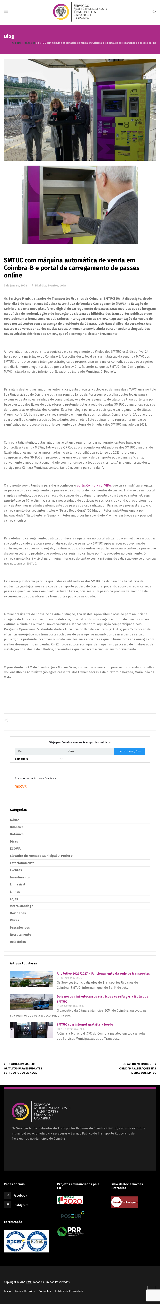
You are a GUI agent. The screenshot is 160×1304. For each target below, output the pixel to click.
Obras (14, 920)
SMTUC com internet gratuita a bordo (85, 1024)
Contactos (45, 1291)
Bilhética (40, 285)
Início (7, 1291)
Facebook (20, 1195)
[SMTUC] (80, 12)
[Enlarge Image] (80, 110)
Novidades (18, 913)
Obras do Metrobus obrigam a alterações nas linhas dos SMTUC (137, 1068)
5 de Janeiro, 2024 (15, 285)
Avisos (14, 820)
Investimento (20, 877)
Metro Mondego (21, 906)
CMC (29, 1282)
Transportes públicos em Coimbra (34, 778)
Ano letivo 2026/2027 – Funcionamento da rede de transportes (103, 973)
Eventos (53, 285)
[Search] (153, 12)
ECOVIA (15, 848)
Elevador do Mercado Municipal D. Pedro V (41, 856)
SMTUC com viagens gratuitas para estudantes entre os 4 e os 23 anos (23, 1068)
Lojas (63, 285)
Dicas (14, 841)
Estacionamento (22, 863)
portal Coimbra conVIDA (94, 485)
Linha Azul (17, 884)
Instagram (20, 1205)
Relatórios (18, 942)
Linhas (15, 891)
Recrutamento (20, 934)
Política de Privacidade (69, 1291)
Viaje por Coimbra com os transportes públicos (80, 742)
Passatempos (20, 927)
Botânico (17, 834)
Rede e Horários (25, 1291)
